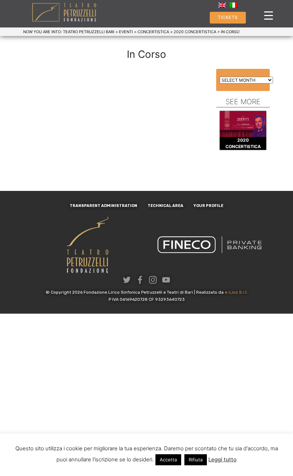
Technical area (165, 205)
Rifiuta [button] (196, 459)
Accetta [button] (168, 459)
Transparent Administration (103, 205)
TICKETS (228, 17)
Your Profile (208, 205)
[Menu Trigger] (268, 15)
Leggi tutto (222, 459)
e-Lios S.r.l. (236, 292)
